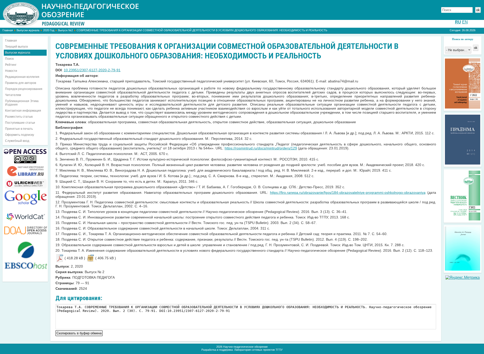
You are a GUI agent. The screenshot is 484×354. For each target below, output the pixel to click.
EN (465, 22)
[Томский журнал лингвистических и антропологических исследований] (462, 107)
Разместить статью (19, 116)
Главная (8, 30)
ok (478, 10)
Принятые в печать (19, 129)
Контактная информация (23, 110)
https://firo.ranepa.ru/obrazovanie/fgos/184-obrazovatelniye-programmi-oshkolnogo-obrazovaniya (348, 192)
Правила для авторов (20, 83)
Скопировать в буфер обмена (79, 332)
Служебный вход (17, 141)
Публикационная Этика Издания (22, 102)
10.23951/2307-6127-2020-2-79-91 (92, 70)
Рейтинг (10, 65)
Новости (11, 71)
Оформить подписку (19, 135)
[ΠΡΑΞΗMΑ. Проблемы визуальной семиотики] (462, 163)
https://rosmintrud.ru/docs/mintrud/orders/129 (261, 148)
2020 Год (48, 30)
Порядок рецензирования (23, 89)
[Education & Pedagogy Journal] (462, 269)
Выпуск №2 (65, 30)
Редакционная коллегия (22, 77)
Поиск (9, 58)
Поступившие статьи (20, 122)
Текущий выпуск (16, 46)
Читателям (13, 95)
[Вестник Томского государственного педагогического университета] (462, 219)
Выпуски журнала (28, 30)
